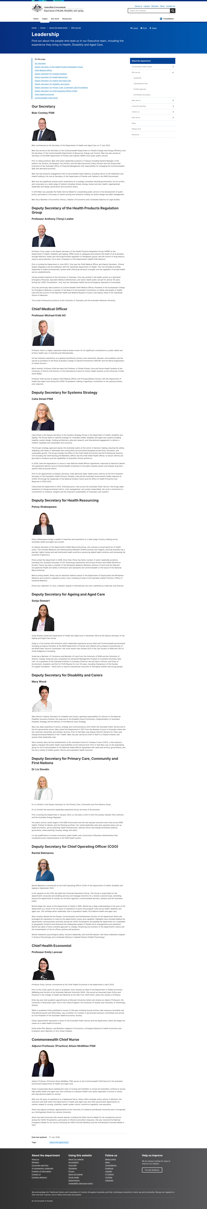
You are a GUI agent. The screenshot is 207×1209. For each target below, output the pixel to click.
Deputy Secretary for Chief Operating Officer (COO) (56, 91)
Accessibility (73, 1162)
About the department (58, 28)
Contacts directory (39, 1177)
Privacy (71, 1171)
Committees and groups (141, 95)
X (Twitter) (109, 1174)
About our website (76, 1159)
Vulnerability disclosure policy (80, 1183)
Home (35, 19)
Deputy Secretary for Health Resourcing (51, 77)
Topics (45, 19)
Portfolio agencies (139, 89)
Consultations (110, 1165)
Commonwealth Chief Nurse (46, 98)
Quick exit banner (75, 1174)
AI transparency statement (42, 1168)
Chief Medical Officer (43, 70)
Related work (136, 129)
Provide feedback (152, 1170)
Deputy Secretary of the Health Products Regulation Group (59, 67)
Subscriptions (74, 1180)
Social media (73, 1177)
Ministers (155, 6)
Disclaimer (72, 1168)
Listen (135, 28)
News (162, 6)
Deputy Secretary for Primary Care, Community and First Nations (61, 87)
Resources (67, 19)
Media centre (110, 1159)
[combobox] (149, 10)
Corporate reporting (139, 106)
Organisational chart (140, 83)
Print (145, 28)
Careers (147, 6)
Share (154, 28)
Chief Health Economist (44, 94)
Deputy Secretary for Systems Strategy (51, 74)
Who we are (76, 28)
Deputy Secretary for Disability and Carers (52, 84)
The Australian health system (142, 67)
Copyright (72, 1165)
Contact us (170, 6)
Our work (55, 19)
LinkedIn (108, 1171)
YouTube (108, 1177)
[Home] (57, 8)
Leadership (137, 78)
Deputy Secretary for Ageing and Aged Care (53, 81)
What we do (136, 117)
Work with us (136, 100)
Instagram (109, 1180)
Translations (168, 19)
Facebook (109, 1168)
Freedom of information (41, 1171)
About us (138, 6)
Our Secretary (40, 63)
